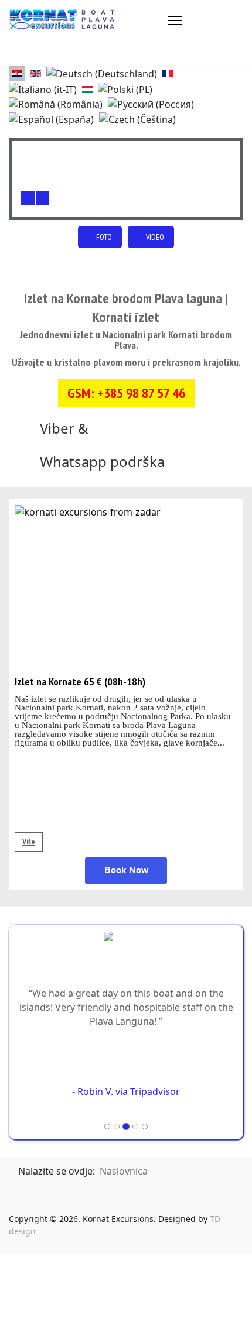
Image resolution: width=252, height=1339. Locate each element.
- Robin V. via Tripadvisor (126, 1091)
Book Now (126, 870)
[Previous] (28, 198)
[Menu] (175, 20)
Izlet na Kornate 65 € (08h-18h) (80, 681)
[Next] (42, 198)
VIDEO (154, 237)
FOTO (103, 237)
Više (28, 841)
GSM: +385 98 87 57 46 (126, 393)
